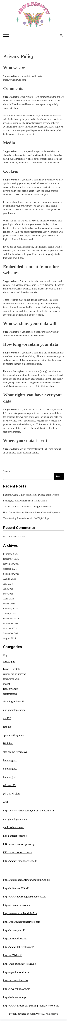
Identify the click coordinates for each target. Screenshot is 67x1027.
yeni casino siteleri (13, 827)
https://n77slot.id (12, 955)
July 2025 (8, 583)
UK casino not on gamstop (18, 852)
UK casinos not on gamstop (18, 844)
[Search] (61, 35)
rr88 (5, 802)
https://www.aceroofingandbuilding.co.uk (26, 879)
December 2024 (11, 618)
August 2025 (9, 578)
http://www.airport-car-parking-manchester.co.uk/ (31, 1005)
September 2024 (11, 633)
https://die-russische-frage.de (19, 963)
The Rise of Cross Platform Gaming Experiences (27, 506)
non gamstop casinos (15, 818)
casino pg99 (9, 661)
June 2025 (8, 588)
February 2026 (10, 554)
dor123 (7, 718)
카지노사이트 (11, 793)
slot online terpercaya (15, 751)
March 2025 (9, 603)
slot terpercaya (10, 693)
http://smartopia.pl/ (14, 930)
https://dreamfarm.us (14, 938)
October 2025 (10, 568)
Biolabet (8, 743)
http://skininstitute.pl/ (15, 997)
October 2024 (10, 628)
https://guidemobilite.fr (16, 972)
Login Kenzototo (11, 669)
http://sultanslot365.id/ (16, 888)
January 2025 (9, 613)
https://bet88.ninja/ (12, 679)
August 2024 (9, 638)
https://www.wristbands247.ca (20, 913)
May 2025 (8, 593)
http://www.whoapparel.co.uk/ (20, 860)
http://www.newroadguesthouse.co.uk (24, 896)
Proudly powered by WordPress (25, 1013)
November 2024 (11, 623)
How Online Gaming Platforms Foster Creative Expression (32, 512)
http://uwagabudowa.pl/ (16, 988)
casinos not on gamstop (14, 674)
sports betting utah (13, 735)
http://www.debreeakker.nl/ (18, 946)
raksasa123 (9, 785)
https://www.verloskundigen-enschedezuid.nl (28, 810)
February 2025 (10, 608)
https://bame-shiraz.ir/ (15, 980)
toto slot (7, 726)
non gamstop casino (14, 709)
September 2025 (11, 573)
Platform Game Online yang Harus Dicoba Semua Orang (31, 494)
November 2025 (11, 563)
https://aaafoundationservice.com (21, 921)
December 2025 (11, 559)
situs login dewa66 (13, 701)
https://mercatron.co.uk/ (16, 904)
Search (6, 471)
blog (5, 655)
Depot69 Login (10, 689)
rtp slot (6, 684)
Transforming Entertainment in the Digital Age (26, 518)
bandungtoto (10, 760)
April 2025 (8, 598)
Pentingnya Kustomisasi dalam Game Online (25, 500)
